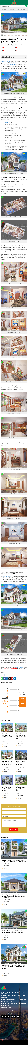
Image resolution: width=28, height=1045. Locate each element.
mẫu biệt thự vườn (7, 576)
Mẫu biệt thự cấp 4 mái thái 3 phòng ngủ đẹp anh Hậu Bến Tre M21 (7, 763)
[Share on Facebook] (4, 678)
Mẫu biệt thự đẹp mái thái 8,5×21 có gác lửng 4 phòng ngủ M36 (7, 735)
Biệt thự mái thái (20, 9)
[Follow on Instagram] (5, 1016)
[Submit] (26, 6)
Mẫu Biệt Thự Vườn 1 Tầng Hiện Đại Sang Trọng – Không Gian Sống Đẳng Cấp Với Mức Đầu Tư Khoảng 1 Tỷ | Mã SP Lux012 (14, 896)
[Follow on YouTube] (18, 1016)
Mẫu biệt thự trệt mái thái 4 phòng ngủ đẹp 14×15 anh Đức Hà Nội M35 (21, 736)
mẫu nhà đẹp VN (19, 667)
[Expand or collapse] (26, 57)
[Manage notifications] (2, 1040)
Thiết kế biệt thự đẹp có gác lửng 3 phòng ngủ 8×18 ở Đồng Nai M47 (20, 788)
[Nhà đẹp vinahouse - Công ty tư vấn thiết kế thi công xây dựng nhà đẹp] (14, 2)
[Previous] (3, 23)
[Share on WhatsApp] (2, 678)
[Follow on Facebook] (2, 1016)
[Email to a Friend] (9, 678)
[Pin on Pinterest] (12, 678)
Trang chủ (3, 9)
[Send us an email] (12, 1016)
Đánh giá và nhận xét (22, 702)
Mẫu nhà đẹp (7, 122)
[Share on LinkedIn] (14, 678)
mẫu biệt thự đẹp (12, 64)
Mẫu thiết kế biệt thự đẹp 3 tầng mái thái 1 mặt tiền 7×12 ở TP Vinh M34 (6, 788)
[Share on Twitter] (7, 678)
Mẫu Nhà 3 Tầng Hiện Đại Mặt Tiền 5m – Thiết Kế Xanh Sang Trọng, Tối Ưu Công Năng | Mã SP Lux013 (14, 861)
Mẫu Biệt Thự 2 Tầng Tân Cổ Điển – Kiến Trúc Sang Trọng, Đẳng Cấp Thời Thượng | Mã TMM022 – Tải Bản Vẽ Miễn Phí (13, 967)
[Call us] (15, 1016)
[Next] (25, 23)
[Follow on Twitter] (8, 1016)
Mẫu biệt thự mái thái (5, 61)
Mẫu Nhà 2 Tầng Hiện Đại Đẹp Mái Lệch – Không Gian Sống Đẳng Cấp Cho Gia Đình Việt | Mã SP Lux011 (14, 931)
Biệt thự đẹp (11, 9)
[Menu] (2, 2)
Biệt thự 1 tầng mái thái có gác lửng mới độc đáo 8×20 (20, 763)
